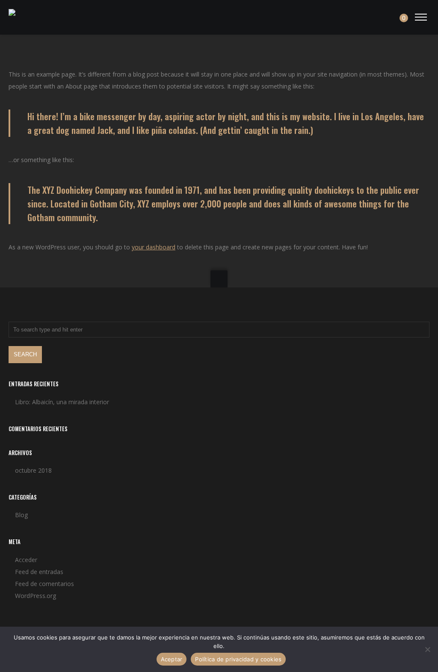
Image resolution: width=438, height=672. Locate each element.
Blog (21, 515)
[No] (427, 649)
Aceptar (172, 659)
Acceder (26, 560)
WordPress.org (35, 596)
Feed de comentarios (44, 584)
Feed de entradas (39, 572)
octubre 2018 (33, 470)
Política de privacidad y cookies (238, 659)
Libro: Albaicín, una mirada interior (62, 402)
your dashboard (153, 247)
